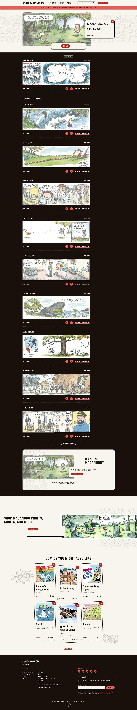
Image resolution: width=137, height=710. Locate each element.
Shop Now (32, 529)
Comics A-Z (25, 668)
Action (39, 596)
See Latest (69, 56)
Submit (110, 688)
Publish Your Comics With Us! (44, 687)
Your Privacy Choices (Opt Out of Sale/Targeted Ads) (50, 684)
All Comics (25, 679)
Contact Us (40, 670)
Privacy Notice (106, 693)
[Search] (93, 3)
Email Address (82, 685)
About (39, 668)
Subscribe (103, 3)
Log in (112, 3)
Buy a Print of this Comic (82, 89)
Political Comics (26, 676)
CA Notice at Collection (43, 676)
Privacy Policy (41, 672)
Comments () (28, 88)
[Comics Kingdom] (31, 661)
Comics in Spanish (27, 674)
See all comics (68, 648)
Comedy (63, 598)
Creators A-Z (25, 670)
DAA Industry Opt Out (42, 674)
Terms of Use (41, 681)
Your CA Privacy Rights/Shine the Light (46, 679)
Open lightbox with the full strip (56, 73)
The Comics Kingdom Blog (28, 672)
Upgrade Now (77, 474)
